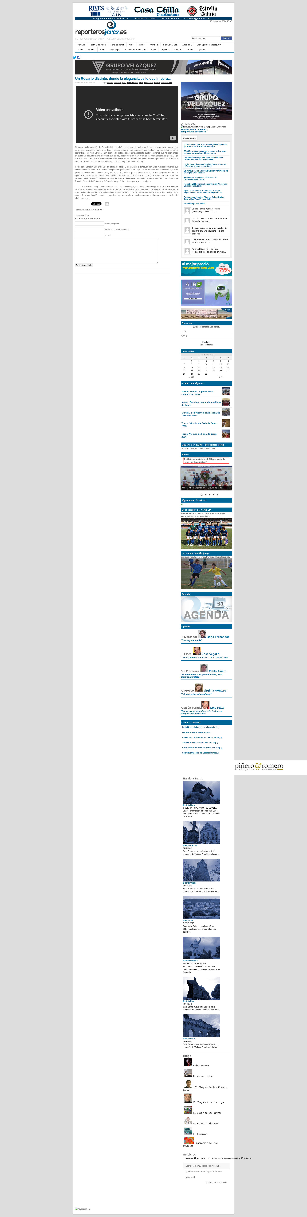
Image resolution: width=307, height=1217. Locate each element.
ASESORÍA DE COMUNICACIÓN (121, 39)
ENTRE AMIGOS (188, 124)
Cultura (177, 49)
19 (221, 367)
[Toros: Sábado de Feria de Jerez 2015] (226, 426)
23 (199, 371)
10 (206, 364)
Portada (81, 45)
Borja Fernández (218, 637)
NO (185, 336)
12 (221, 364)
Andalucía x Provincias (135, 49)
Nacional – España (86, 49)
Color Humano (200, 1065)
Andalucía (187, 45)
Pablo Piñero (217, 671)
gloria (124, 83)
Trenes (214, 1158)
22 (192, 371)
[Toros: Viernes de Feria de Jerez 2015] (226, 437)
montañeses (148, 83)
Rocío (142, 45)
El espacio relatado (205, 1123)
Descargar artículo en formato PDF (89, 210)
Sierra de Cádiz (170, 45)
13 (228, 364)
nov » (221, 377)
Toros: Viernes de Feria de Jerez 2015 (198, 435)
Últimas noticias (189, 138)
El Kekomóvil (200, 1134)
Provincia (154, 45)
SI (185, 331)
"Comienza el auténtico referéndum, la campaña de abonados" (201, 712)
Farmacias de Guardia (230, 1158)
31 (206, 374)
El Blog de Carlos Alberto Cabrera (205, 1088)
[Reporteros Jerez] (106, 27)
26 (221, 371)
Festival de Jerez (98, 45)
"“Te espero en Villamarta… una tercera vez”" (205, 657)
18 (214, 367)
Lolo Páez (217, 707)
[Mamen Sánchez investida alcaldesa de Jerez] (226, 405)
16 (199, 367)
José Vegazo (210, 654)
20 (228, 367)
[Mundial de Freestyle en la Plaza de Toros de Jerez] (226, 416)
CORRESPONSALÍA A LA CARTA (89, 39)
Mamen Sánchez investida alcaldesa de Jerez (201, 403)
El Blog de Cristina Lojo (208, 1102)
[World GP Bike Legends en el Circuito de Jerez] (226, 394)
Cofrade (189, 49)
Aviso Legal (206, 1171)
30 (199, 374)
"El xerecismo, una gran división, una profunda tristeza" (201, 675)
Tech (102, 49)
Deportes (165, 49)
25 (214, 371)
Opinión (201, 49)
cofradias (117, 83)
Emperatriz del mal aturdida (200, 1144)
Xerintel (223, 1183)
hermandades (132, 83)
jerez (141, 83)
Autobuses (201, 1158)
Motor (131, 45)
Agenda (247, 1158)
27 (228, 371)
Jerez (153, 49)
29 (192, 374)
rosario (157, 83)
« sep (191, 377)
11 (214, 364)
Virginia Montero (214, 690)
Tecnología (114, 49)
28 (184, 374)
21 (184, 371)
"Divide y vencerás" (191, 640)
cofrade (110, 83)
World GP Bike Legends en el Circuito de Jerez (197, 393)
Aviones (189, 1158)
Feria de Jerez (117, 45)
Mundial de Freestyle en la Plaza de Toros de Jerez (200, 414)
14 (184, 367)
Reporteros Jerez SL (210, 1166)
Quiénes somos (192, 1171)
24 (206, 371)
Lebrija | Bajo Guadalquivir (209, 45)
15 (192, 367)
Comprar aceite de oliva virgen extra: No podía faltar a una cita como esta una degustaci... (209, 231)
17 (206, 367)
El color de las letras (206, 1113)
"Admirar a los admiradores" (196, 694)
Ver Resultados (206, 345)
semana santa (166, 83)
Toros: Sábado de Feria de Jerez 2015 (199, 424)
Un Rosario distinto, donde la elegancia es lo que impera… (123, 79)
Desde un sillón (202, 1076)
